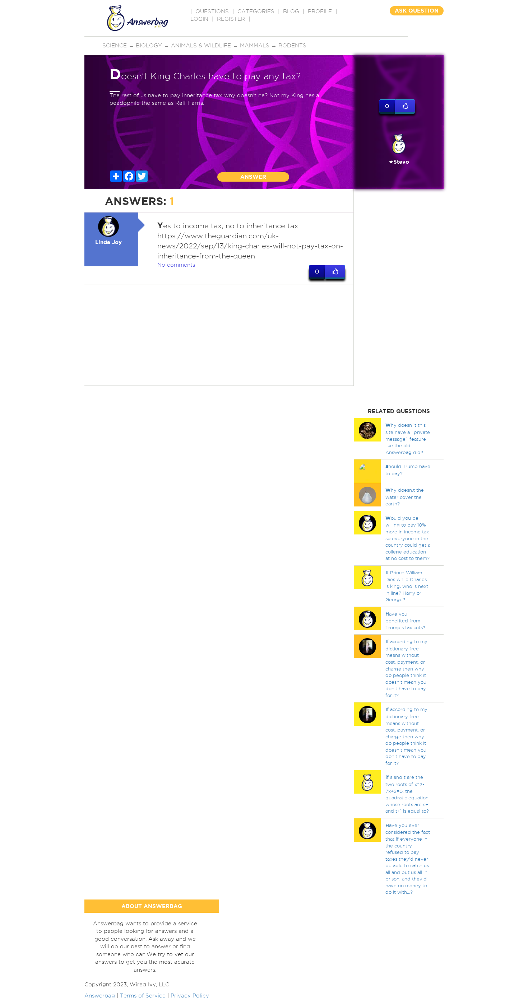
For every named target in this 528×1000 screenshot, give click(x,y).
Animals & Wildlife (201, 45)
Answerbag (99, 996)
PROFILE (320, 11)
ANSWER (253, 177)
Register (231, 19)
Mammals (254, 45)
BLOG (291, 11)
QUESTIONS (212, 11)
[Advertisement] (219, 335)
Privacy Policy (190, 996)
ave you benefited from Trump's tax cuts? (405, 620)
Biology (149, 45)
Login (199, 19)
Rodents (292, 45)
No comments (176, 265)
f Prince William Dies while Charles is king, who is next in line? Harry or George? (406, 586)
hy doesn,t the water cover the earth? (404, 496)
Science (114, 45)
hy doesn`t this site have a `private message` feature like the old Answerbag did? (407, 438)
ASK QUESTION (417, 11)
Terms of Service (143, 996)
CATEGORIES (255, 11)
